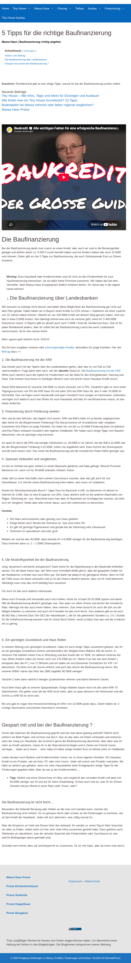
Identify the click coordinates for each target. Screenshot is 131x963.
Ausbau (92, 8)
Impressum (75, 881)
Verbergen (29, 51)
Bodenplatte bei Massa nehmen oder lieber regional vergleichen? (48, 105)
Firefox (74, 929)
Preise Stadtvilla (16, 895)
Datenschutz (92, 881)
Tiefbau (79, 8)
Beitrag (6, 351)
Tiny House (19, 8)
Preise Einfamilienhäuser (22, 886)
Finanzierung (112, 8)
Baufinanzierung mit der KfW (103, 370)
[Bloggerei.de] (75, 873)
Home (5, 8)
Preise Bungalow (17, 913)
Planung (62, 8)
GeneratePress (112, 958)
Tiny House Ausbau (13, 17)
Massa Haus (41, 8)
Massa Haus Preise (15, 109)
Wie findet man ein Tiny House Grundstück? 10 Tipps (39, 100)
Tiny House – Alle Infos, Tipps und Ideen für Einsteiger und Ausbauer (50, 95)
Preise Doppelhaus (18, 904)
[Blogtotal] (97, 924)
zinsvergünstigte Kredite (59, 347)
